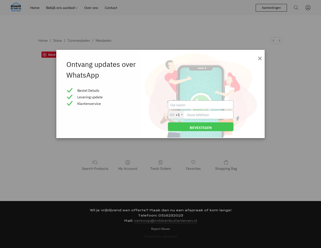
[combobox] (176, 115)
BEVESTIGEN (201, 127)
